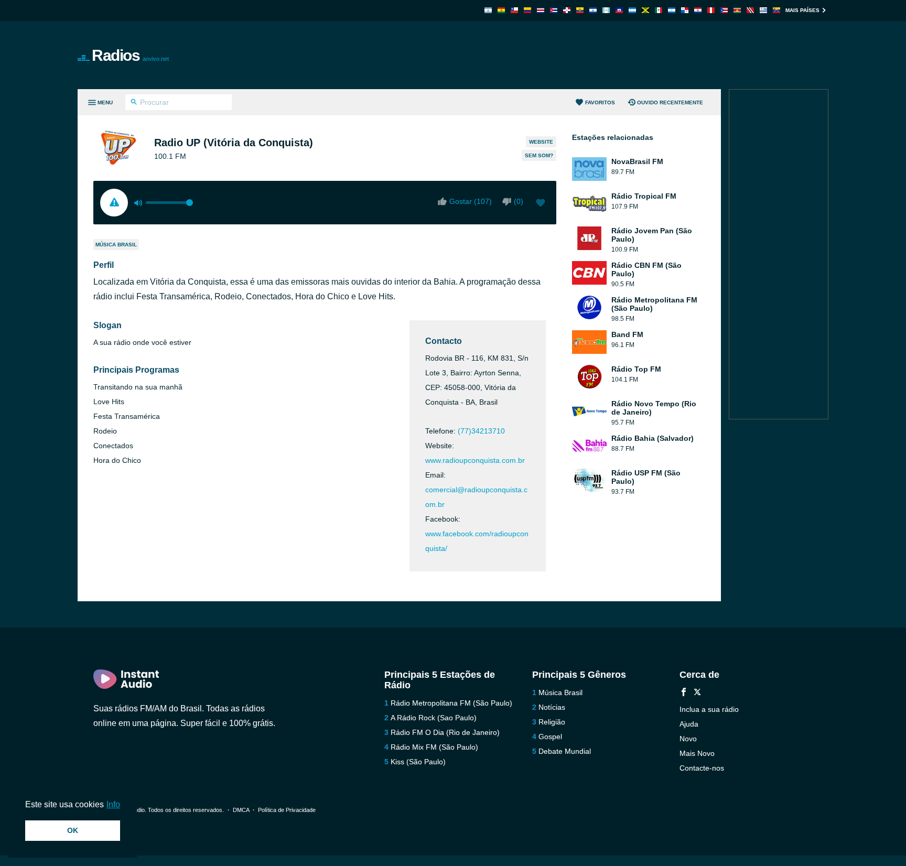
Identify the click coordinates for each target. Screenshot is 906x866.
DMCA (241, 810)
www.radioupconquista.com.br (475, 460)
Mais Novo (697, 753)
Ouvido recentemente (670, 102)
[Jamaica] (645, 10)
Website (541, 142)
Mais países (802, 10)
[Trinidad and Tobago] (750, 10)
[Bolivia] (501, 10)
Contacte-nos (702, 768)
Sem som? (539, 155)
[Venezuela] (776, 10)
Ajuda (689, 724)
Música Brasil (116, 244)
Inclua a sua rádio (709, 709)
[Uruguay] (763, 10)
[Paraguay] (698, 10)
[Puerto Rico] (724, 10)
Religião (551, 722)
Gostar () (470, 201)
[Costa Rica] (540, 10)
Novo (688, 738)
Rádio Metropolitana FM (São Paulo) (451, 703)
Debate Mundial (564, 751)
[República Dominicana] (566, 10)
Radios (130, 55)
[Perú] (711, 10)
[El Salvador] (593, 10)
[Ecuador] (580, 10)
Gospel (550, 736)
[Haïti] (619, 10)
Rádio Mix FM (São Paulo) (434, 747)
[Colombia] (527, 10)
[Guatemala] (606, 10)
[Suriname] (737, 10)
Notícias (551, 707)
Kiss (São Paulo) (418, 761)
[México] (658, 10)
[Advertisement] (571, 55)
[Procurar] (134, 103)
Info (113, 804)
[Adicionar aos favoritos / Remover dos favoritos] (540, 204)
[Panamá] (684, 10)
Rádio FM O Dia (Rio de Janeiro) (445, 732)
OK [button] (72, 830)
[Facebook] (684, 693)
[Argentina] (488, 10)
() (518, 201)
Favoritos (600, 102)
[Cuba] (553, 10)
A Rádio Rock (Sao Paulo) (434, 717)
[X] (697, 693)
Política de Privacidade (287, 810)
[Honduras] (632, 10)
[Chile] (514, 10)
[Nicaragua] (671, 10)
